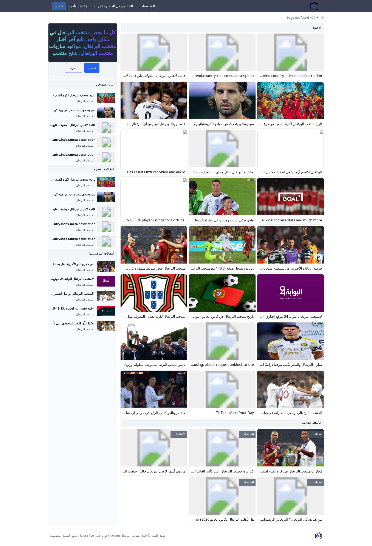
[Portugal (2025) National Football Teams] (106, 142)
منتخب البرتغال (84, 101)
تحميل (59, 6)
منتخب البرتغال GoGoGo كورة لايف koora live (110, 536)
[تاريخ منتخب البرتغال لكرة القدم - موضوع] (106, 98)
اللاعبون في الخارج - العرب (113, 6)
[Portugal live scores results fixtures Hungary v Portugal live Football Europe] (106, 311)
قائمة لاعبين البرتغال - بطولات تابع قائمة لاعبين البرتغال (60, 125)
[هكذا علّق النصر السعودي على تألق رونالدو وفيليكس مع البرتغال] (106, 326)
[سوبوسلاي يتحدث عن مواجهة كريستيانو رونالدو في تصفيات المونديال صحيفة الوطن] (106, 112)
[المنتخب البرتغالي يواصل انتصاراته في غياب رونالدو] (106, 296)
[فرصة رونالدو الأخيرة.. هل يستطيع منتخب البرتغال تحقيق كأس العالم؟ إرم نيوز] (106, 266)
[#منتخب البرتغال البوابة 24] (106, 281)
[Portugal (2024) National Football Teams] (106, 157)
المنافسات (147, 6)
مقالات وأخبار (77, 6)
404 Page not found (301, 17)
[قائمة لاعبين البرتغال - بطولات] (106, 127)
